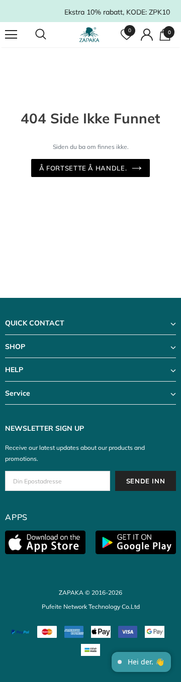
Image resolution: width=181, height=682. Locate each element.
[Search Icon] (50, 34)
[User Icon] (147, 35)
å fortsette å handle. (83, 168)
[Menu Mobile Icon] (11, 35)
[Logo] (89, 34)
